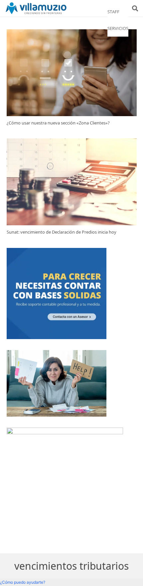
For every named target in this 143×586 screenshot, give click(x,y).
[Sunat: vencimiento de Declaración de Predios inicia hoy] (72, 181)
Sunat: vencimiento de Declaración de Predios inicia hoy (61, 232)
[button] (135, 8)
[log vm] (36, 8)
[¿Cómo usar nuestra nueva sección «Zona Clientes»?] (72, 72)
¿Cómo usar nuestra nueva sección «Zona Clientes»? (58, 123)
